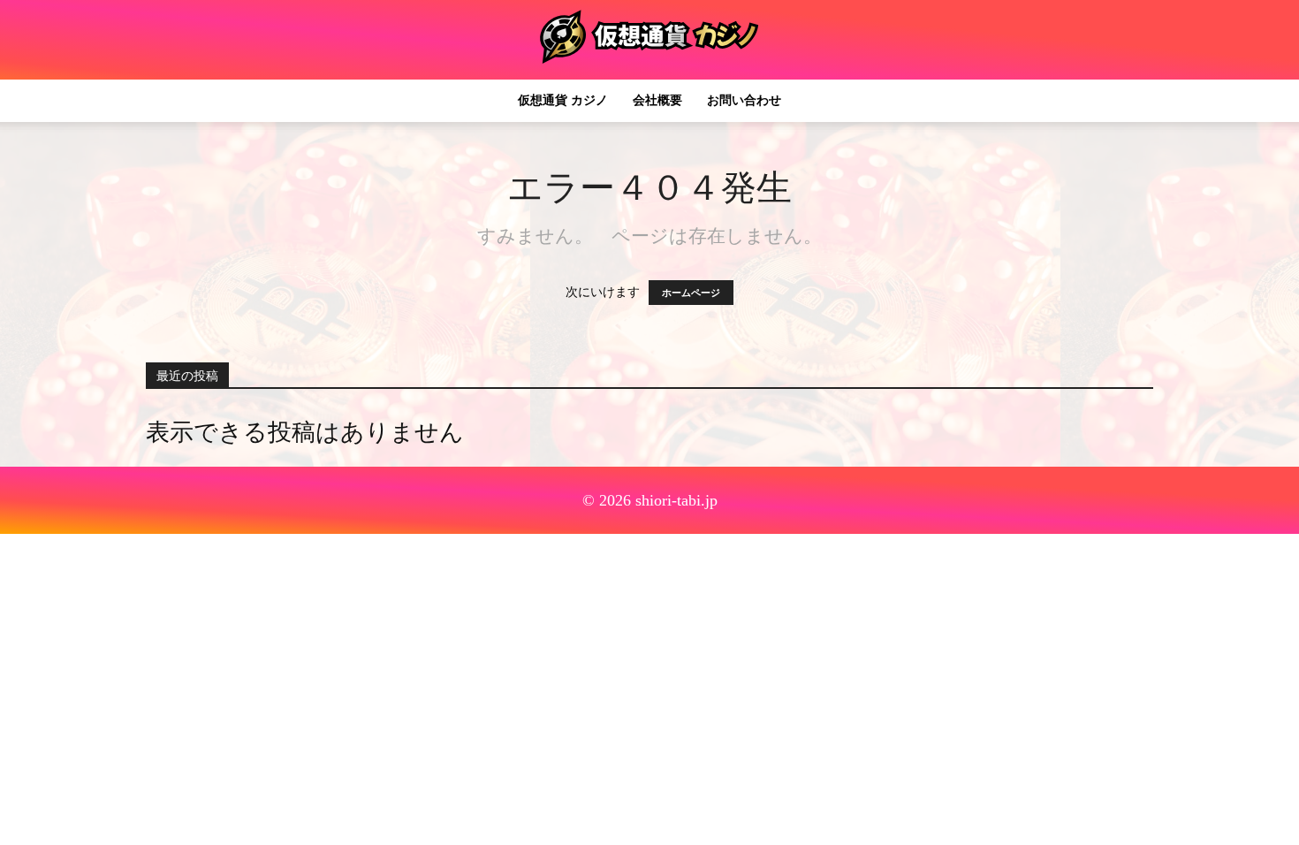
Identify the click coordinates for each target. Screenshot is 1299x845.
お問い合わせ (744, 100)
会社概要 (657, 100)
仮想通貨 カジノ (563, 100)
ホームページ (691, 292)
